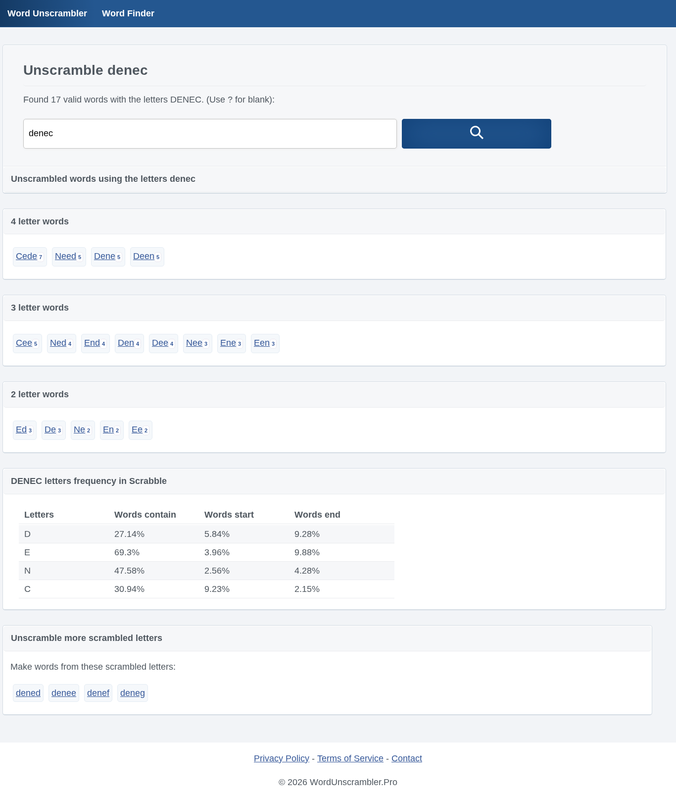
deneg (132, 693)
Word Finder (128, 13)
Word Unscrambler (47, 13)
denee (63, 693)
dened (28, 693)
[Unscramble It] (476, 134)
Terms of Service (350, 758)
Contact (406, 758)
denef (98, 693)
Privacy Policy (281, 758)
